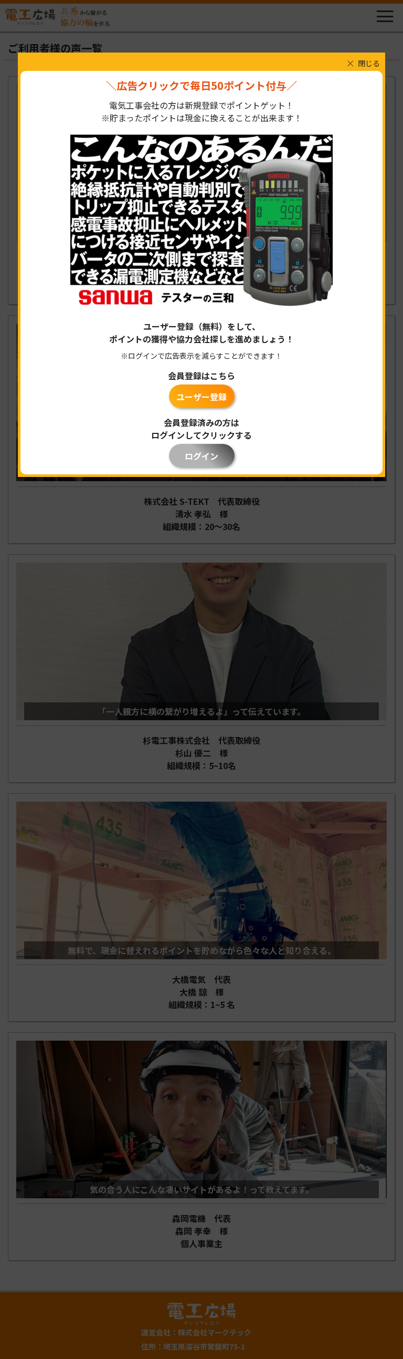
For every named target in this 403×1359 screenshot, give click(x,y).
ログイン (201, 456)
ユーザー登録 (201, 396)
